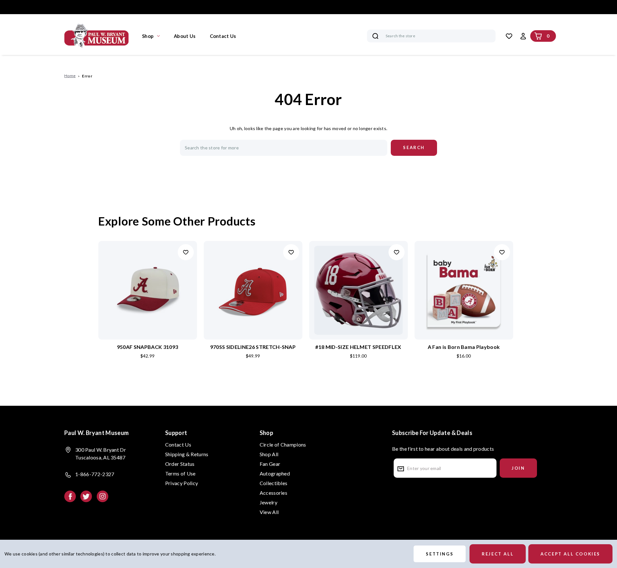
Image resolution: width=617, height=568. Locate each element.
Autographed (275, 473)
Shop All (269, 454)
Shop (148, 36)
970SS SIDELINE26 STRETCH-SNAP (253, 347)
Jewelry (268, 502)
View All (269, 512)
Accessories (274, 493)
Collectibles (274, 483)
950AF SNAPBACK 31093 (147, 347)
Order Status (180, 464)
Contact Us (223, 36)
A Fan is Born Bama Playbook (464, 347)
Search (375, 36)
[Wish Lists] (509, 36)
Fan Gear (270, 464)
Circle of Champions (283, 444)
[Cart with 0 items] (538, 36)
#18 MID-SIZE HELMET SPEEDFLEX (358, 347)
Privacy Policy (181, 483)
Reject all (498, 553)
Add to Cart (148, 300)
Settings (439, 553)
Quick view (147, 279)
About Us (184, 36)
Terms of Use (180, 473)
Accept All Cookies (570, 553)
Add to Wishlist (186, 252)
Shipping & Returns (187, 454)
